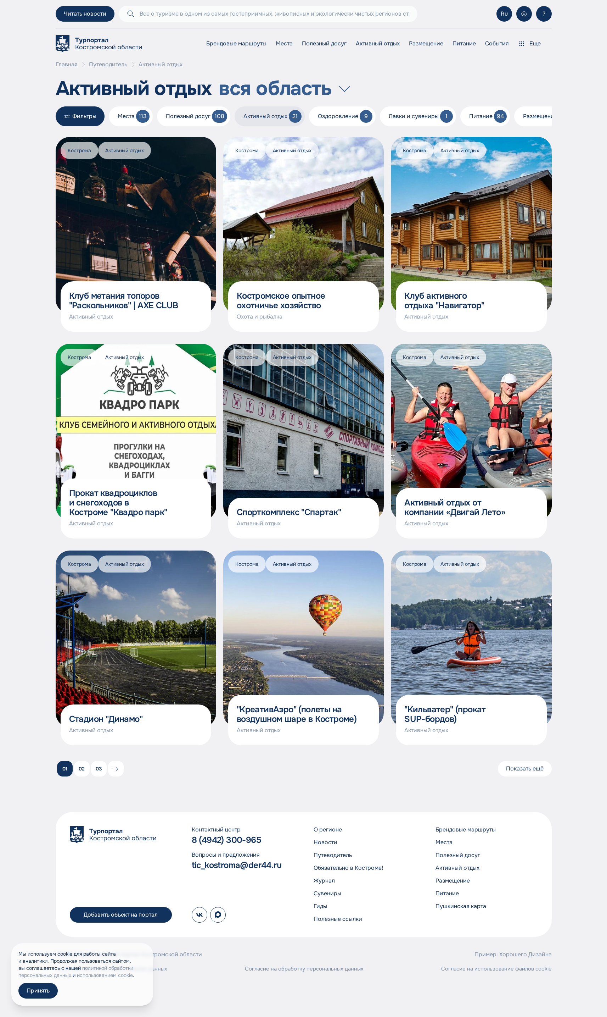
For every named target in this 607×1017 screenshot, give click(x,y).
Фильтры (84, 116)
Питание (464, 43)
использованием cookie (105, 975)
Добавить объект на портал (121, 914)
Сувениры (327, 893)
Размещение (426, 43)
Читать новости (85, 13)
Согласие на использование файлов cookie (496, 968)
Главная (67, 64)
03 (99, 768)
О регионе (328, 829)
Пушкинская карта (460, 906)
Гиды (320, 906)
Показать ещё (525, 768)
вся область (275, 89)
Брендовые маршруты (236, 43)
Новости (325, 842)
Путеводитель (108, 64)
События (497, 43)
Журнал (324, 880)
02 (82, 768)
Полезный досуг (324, 43)
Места (284, 43)
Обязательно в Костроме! (348, 868)
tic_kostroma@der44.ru (236, 865)
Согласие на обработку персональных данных (304, 968)
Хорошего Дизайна (525, 954)
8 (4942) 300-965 (226, 840)
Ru (504, 13)
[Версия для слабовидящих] (524, 14)
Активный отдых (378, 43)
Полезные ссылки (338, 919)
